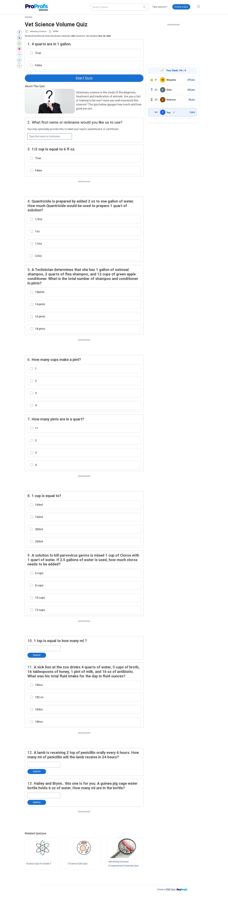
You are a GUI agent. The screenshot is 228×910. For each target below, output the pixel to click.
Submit (37, 655)
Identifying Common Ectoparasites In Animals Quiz (124, 863)
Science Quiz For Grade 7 (38, 863)
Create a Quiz (181, 7)
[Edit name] (174, 112)
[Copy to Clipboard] (20, 60)
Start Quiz (84, 78)
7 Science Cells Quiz (77, 863)
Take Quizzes (159, 7)
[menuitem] (159, 7)
